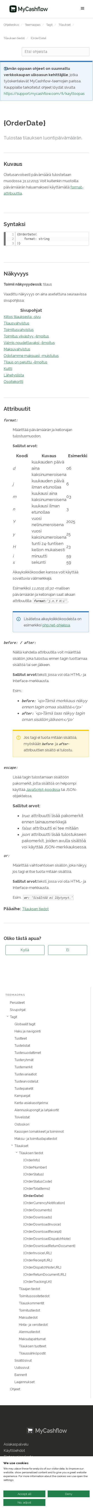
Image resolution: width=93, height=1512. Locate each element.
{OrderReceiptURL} (37, 1260)
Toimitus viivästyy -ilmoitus (26, 336)
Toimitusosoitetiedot (34, 1296)
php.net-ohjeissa (56, 625)
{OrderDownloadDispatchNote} (46, 1239)
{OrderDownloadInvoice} (42, 1224)
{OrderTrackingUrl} (37, 1281)
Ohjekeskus (11, 24)
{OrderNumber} (35, 1167)
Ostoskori (21, 1124)
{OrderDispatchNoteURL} (42, 1267)
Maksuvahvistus (17, 349)
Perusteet (17, 1002)
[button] (70, 9)
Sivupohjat (18, 1010)
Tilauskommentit (31, 1303)
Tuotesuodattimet (27, 1053)
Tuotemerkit (23, 1067)
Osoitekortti (13, 382)
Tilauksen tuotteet (32, 1346)
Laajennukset (24, 1382)
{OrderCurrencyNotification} (44, 1203)
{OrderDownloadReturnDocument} (49, 1246)
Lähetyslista (14, 375)
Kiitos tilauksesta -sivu (22, 317)
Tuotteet (20, 1038)
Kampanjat (22, 1096)
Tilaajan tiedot (29, 1289)
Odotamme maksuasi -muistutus (31, 356)
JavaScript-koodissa (43, 790)
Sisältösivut (23, 1360)
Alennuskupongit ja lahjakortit (36, 1110)
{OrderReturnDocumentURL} (44, 1274)
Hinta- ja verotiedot (33, 1324)
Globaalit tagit (24, 1024)
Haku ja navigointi (27, 1031)
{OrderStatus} (33, 1174)
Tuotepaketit (23, 1088)
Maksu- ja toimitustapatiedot (35, 1138)
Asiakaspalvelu (16, 1444)
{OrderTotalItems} (36, 1188)
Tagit (49, 24)
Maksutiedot (28, 1317)
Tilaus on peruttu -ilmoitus (25, 362)
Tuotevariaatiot (25, 1074)
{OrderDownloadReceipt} (42, 1231)
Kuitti (8, 369)
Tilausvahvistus (16, 323)
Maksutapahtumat (32, 1339)
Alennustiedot (29, 1332)
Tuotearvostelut (26, 1081)
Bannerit (20, 1375)
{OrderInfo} (31, 1160)
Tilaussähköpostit (32, 1353)
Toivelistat (22, 1117)
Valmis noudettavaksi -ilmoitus (29, 343)
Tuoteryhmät (23, 1060)
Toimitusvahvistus (19, 330)
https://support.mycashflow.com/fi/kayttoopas (44, 94)
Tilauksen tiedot (14, 38)
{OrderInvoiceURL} (37, 1253)
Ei (67, 950)
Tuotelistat (22, 1045)
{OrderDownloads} (37, 1217)
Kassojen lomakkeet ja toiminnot (39, 1131)
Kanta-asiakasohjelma (31, 1103)
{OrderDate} (38, 38)
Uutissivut (21, 1367)
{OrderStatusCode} (37, 1181)
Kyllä (25, 950)
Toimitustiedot (29, 1310)
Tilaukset (65, 24)
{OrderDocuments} (37, 1210)
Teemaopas (32, 24)
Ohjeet (15, 1389)
